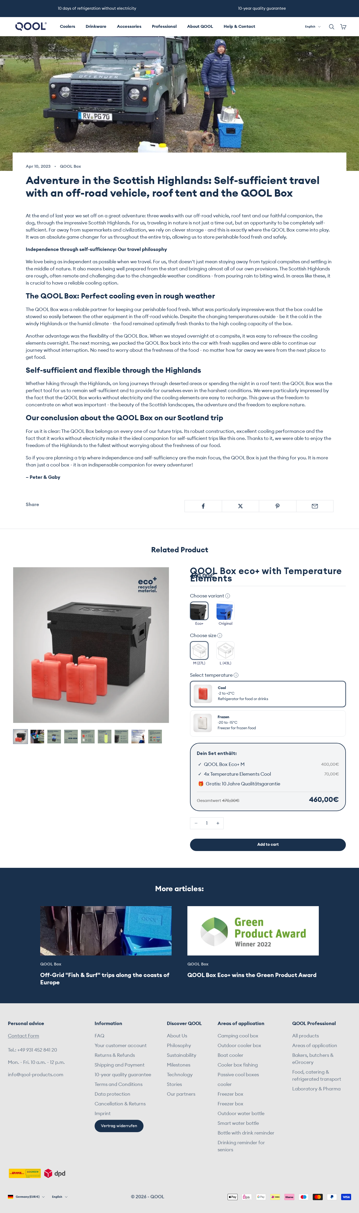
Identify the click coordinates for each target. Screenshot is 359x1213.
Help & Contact (239, 26)
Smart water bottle (238, 1123)
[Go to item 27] (104, 736)
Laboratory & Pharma (316, 1088)
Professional (164, 26)
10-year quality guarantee (123, 1074)
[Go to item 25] (71, 736)
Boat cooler (230, 1055)
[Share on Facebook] (203, 506)
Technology (180, 1074)
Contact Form (23, 1035)
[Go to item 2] (37, 736)
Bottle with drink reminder (246, 1133)
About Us (177, 1035)
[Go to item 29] (138, 736)
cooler (225, 1084)
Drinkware (96, 26)
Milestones (178, 1065)
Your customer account (121, 1045)
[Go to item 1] (20, 736)
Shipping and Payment (120, 1065)
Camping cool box (238, 1035)
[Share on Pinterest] (277, 506)
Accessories (129, 26)
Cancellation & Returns (120, 1103)
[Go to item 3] (54, 736)
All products (305, 1035)
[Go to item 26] (87, 736)
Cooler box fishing (238, 1065)
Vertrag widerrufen (119, 1126)
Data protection (112, 1094)
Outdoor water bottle (241, 1113)
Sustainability (181, 1055)
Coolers (67, 26)
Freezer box (230, 1094)
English (310, 26)
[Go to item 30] (155, 736)
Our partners (181, 1094)
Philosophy (179, 1045)
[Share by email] (315, 506)
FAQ (99, 1035)
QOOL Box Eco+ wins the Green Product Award (251, 975)
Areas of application (314, 1045)
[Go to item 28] (121, 736)
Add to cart (268, 845)
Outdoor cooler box (239, 1045)
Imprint (103, 1113)
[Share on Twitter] (240, 506)
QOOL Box (70, 166)
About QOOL (200, 26)
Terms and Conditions (118, 1084)
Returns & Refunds (115, 1055)
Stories (174, 1084)
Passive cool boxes (238, 1074)
